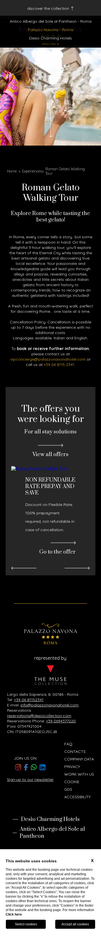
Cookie (71, 781)
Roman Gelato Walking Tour (65, 171)
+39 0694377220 (61, 720)
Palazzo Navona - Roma (50, 29)
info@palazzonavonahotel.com (49, 705)
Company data (79, 759)
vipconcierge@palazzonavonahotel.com (48, 359)
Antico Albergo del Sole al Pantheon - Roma (50, 21)
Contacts (75, 751)
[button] (23, 568)
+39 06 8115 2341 (59, 364)
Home (12, 171)
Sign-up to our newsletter (30, 779)
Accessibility (77, 796)
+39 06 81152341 (28, 699)
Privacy (72, 766)
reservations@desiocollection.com (39, 715)
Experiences (32, 171)
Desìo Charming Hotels (50, 38)
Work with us (79, 774)
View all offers (50, 454)
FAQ (68, 743)
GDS (68, 789)
